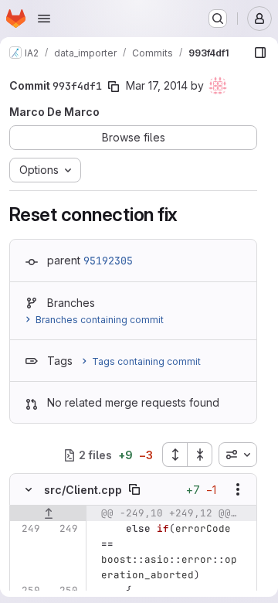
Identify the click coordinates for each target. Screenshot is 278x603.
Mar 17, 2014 (157, 85)
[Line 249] (27, 529)
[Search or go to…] (217, 18)
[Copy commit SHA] (113, 86)
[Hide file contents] (28, 489)
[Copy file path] (134, 489)
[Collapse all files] (200, 454)
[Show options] (238, 489)
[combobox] (238, 454)
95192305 (108, 260)
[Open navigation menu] (44, 18)
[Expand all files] (174, 454)
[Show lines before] (48, 513)
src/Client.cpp (83, 489)
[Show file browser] (260, 52)
